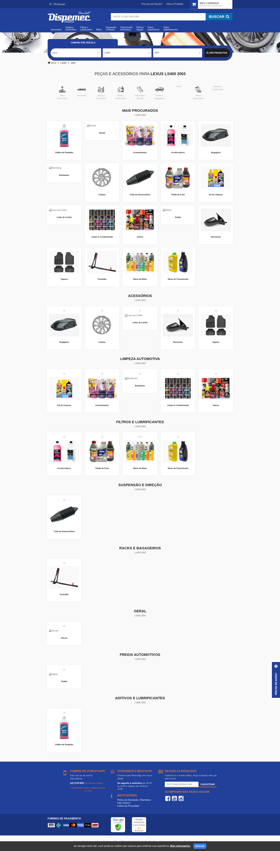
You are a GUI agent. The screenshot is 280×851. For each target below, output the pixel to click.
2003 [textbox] (156, 52)
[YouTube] (174, 798)
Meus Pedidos (175, 4)
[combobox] (76, 52)
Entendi (200, 846)
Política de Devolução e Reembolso (134, 800)
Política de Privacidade (128, 806)
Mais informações (180, 846)
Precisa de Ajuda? (152, 4)
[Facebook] (168, 798)
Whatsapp (59, 4)
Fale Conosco (123, 803)
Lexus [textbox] (55, 52)
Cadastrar (207, 784)
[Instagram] (181, 798)
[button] (276, 680)
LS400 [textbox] (107, 52)
